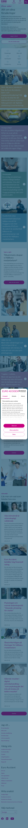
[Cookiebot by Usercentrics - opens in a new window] (19, 391)
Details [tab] (14, 396)
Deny (14, 434)
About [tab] (23, 396)
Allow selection (14, 430)
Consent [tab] (5, 396)
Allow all (14, 425)
